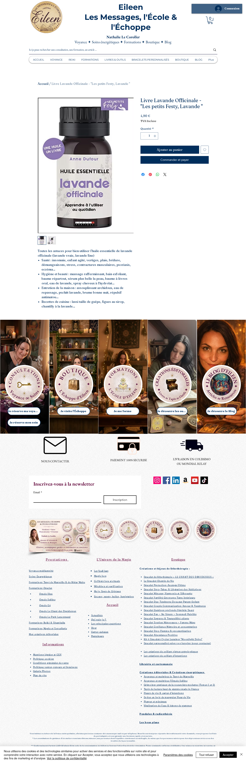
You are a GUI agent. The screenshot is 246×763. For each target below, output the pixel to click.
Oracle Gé (45, 605)
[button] (210, 20)
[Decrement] (143, 136)
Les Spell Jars (101, 570)
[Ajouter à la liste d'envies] (205, 150)
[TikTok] (204, 480)
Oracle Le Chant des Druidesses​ (57, 611)
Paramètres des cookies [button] (178, 755)
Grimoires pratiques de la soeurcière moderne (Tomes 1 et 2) (179, 684)
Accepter (228, 755)
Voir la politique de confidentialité (67, 758)
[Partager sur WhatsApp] (157, 174)
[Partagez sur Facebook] (143, 174)
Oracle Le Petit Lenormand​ (55, 616)
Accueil (43, 84)
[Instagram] (157, 480)
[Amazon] (185, 480)
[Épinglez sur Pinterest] (150, 174)
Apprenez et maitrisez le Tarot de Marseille (169, 676)
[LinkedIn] (176, 480)
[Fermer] (241, 754)
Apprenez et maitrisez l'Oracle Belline (166, 680)
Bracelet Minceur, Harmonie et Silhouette (168, 593)
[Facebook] (166, 480)
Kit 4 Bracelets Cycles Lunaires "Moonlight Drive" (173, 639)
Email (37, 492)
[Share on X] (165, 174)
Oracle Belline (47, 599)
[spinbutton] (149, 136)
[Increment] (155, 136)
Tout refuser (206, 755)
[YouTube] (195, 480)
